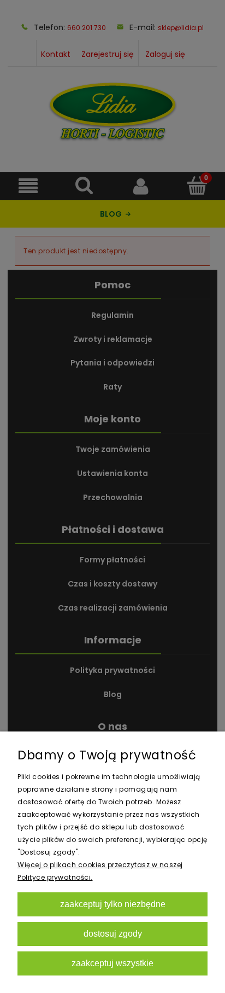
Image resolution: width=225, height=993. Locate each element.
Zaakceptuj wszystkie (112, 963)
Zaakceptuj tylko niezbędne (112, 904)
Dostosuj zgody (113, 933)
